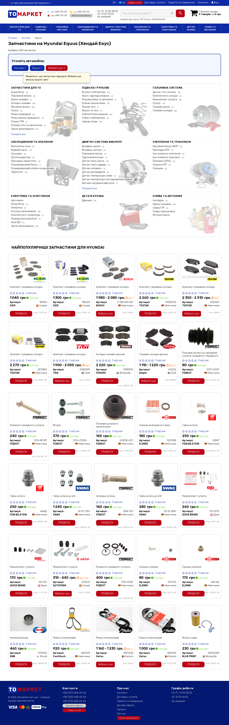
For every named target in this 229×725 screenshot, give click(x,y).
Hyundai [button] (19, 68)
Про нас (121, 713)
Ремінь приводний (21, 114)
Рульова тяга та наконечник (27, 125)
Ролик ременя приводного (26, 117)
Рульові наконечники (94, 103)
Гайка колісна (190, 425)
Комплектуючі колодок (165, 95)
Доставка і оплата (155, 2)
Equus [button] (36, 68)
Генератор (17, 207)
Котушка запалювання (24, 211)
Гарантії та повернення (130, 701)
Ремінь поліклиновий (64, 637)
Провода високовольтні (24, 218)
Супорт (157, 103)
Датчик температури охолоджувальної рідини (107, 179)
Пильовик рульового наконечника (107, 425)
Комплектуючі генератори (26, 215)
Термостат (17, 172)
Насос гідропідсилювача (96, 95)
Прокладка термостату (24, 161)
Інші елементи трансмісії (167, 157)
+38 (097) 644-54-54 (74, 692)
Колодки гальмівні (21, 103)
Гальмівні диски (161, 106)
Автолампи (17, 200)
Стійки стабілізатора (93, 117)
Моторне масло (161, 215)
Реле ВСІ (16, 222)
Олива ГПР (159, 207)
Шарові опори (90, 121)
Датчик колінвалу (92, 168)
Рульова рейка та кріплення (97, 99)
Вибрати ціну (105, 313)
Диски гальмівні (20, 99)
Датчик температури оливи (97, 175)
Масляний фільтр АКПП (166, 146)
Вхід (215, 2)
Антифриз (158, 200)
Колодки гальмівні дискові (110, 354)
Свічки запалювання (22, 129)
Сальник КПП (160, 164)
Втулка (57, 425)
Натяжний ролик (19, 637)
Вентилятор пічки (21, 146)
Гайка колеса (17, 496)
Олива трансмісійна (164, 211)
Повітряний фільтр (21, 95)
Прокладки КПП (161, 150)
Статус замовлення (129, 718)
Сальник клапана (148, 567)
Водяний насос (19, 150)
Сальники (158, 168)
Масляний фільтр (21, 106)
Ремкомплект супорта (165, 99)
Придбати (21, 313)
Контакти (203, 2)
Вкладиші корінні (91, 146)
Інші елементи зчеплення (167, 153)
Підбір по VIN (134, 3)
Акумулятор (18, 92)
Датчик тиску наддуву (94, 164)
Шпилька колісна (105, 496)
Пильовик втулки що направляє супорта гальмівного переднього (200, 354)
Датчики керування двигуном (98, 183)
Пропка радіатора (21, 157)
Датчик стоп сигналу (165, 92)
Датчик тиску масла (93, 161)
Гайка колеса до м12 (64, 496)
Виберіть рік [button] (55, 68)
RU (114, 2)
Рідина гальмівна (162, 204)
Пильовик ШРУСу (162, 161)
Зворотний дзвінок (81, 15)
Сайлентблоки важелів (95, 114)
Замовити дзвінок (74, 705)
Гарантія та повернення (181, 2)
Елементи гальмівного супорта (27, 425)
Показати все (18, 134)
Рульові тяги (89, 106)
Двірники (87, 200)
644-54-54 (59, 11)
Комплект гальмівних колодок (26, 287)
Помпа (15, 110)
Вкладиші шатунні (92, 150)
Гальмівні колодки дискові (153, 354)
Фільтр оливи (189, 637)
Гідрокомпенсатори (93, 157)
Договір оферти (125, 705)
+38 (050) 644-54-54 (74, 697)
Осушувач (17, 153)
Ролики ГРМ (17, 121)
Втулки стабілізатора (94, 92)
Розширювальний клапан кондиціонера (33, 168)
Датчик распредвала (94, 172)
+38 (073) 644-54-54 (74, 701)
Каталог (121, 709)
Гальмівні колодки (163, 110)
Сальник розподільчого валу (154, 425)
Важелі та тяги (90, 110)
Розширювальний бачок (24, 164)
